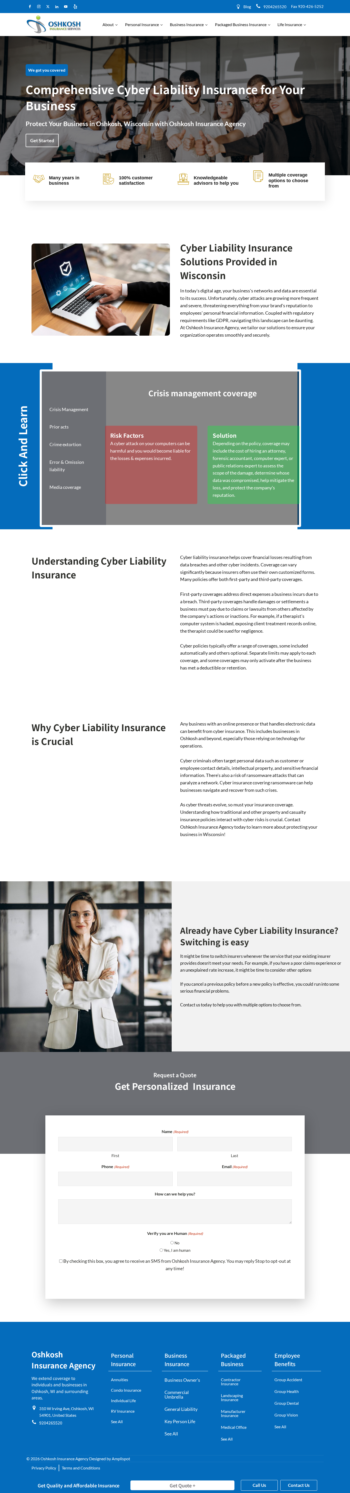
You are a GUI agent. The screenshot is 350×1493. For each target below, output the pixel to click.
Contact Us (299, 1485)
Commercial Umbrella (176, 1394)
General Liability (181, 1409)
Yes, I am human (177, 1250)
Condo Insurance (126, 1390)
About (108, 24)
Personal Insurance (142, 24)
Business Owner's (182, 1380)
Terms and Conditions (81, 1467)
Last (234, 1155)
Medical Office (233, 1427)
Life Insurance (289, 24)
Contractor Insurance (231, 1381)
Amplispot (121, 1458)
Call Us (259, 1485)
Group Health (286, 1391)
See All (117, 1421)
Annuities (119, 1379)
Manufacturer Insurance (233, 1413)
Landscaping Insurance (232, 1397)
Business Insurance (187, 24)
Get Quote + (182, 1485)
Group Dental (286, 1403)
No (176, 1242)
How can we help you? (175, 1193)
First (115, 1155)
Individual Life (123, 1400)
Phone (115, 1166)
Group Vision (286, 1414)
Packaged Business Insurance (240, 24)
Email (235, 1166)
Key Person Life (179, 1421)
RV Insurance (123, 1411)
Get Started (42, 140)
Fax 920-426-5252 (307, 6)
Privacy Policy (44, 1467)
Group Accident (288, 1379)
